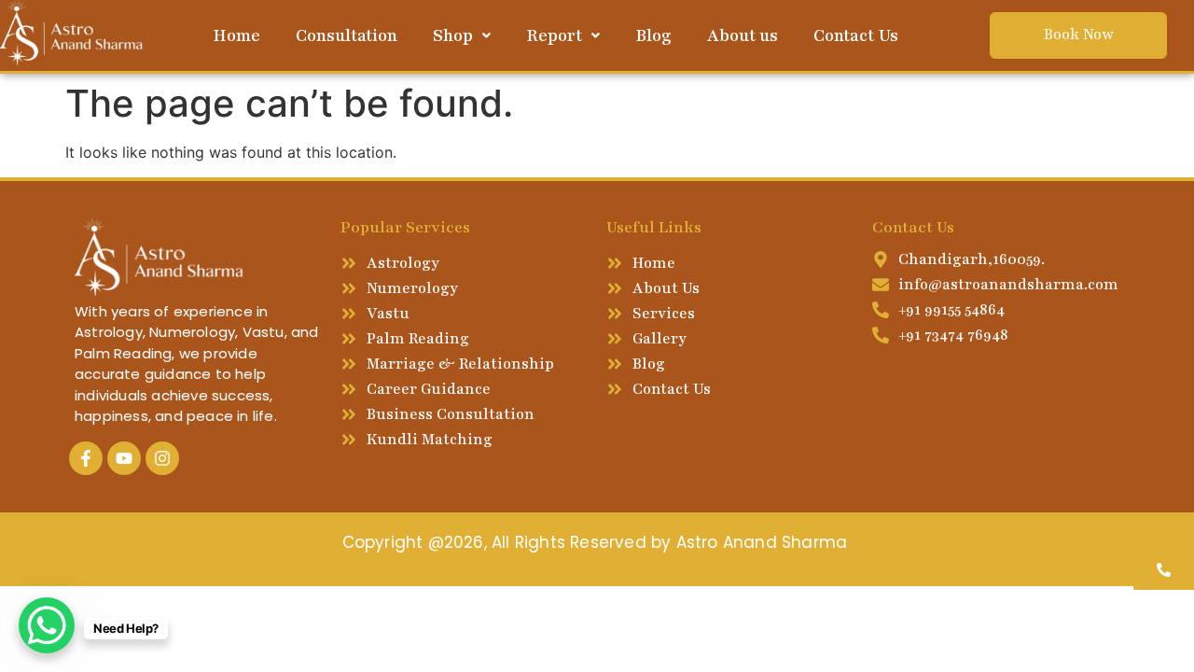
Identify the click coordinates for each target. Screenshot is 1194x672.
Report (554, 35)
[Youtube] (124, 458)
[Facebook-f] (86, 458)
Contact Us (855, 35)
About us (742, 35)
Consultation (346, 35)
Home (236, 35)
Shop (453, 35)
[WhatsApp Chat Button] (47, 625)
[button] (462, 35)
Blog (653, 35)
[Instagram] (162, 458)
